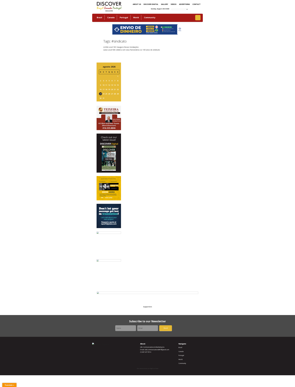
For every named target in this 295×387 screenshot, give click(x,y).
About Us (137, 4)
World (136, 17)
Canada (111, 17)
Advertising (184, 4)
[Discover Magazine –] (109, 6)
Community (149, 17)
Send (166, 328)
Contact (196, 4)
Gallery (164, 4)
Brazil (99, 17)
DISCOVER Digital (151, 4)
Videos (173, 4)
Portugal (124, 17)
